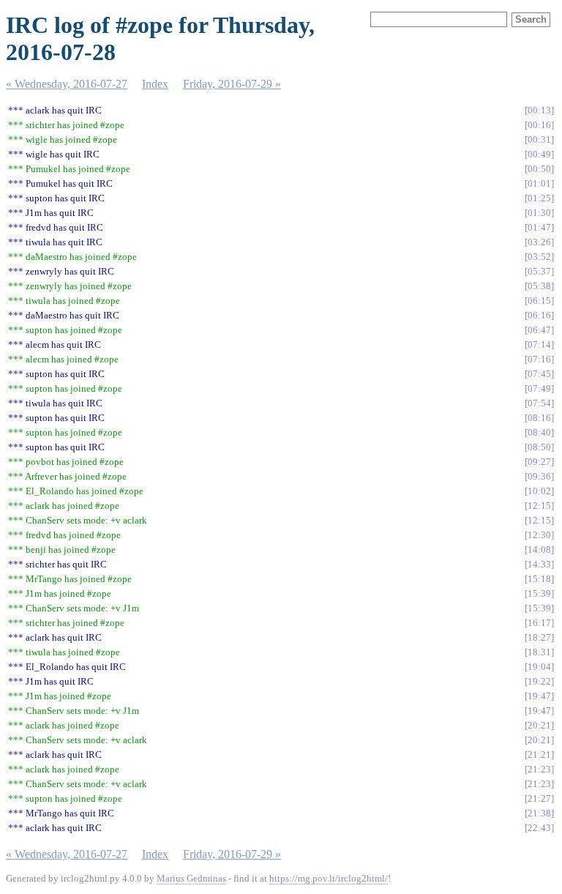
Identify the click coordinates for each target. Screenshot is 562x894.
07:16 (539, 359)
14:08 (539, 549)
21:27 (539, 798)
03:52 (539, 256)
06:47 (539, 329)
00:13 (539, 110)
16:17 (539, 622)
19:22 (539, 681)
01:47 (539, 227)
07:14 (539, 344)
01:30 (539, 212)
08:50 (539, 447)
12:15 (539, 505)
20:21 (539, 725)
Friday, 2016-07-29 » (232, 84)
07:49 (539, 388)
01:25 (539, 198)
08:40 (539, 432)
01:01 (539, 183)
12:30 (539, 534)
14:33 (539, 564)
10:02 (539, 490)
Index (155, 84)
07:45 (539, 373)
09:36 (539, 476)
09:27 (539, 461)
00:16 (539, 124)
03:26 (539, 241)
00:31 (539, 139)
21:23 (539, 769)
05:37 (539, 271)
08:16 (539, 417)
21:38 (539, 813)
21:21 (539, 754)
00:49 (539, 154)
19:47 (539, 695)
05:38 (539, 285)
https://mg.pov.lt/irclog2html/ (328, 878)
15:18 (539, 578)
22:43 (539, 827)
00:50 (539, 168)
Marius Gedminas (191, 878)
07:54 (539, 403)
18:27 (539, 637)
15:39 (539, 593)
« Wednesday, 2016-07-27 (66, 84)
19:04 (539, 666)
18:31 (539, 652)
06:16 (539, 315)
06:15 (539, 300)
